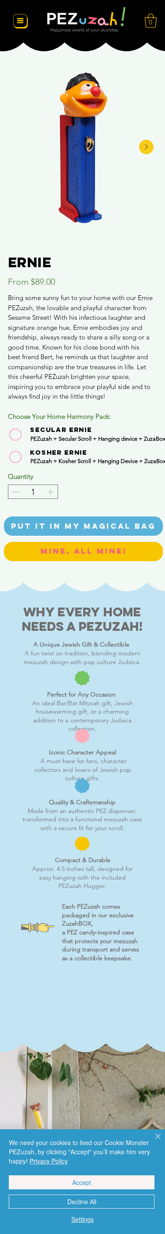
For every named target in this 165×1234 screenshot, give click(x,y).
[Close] (152, 1141)
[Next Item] (146, 147)
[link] (151, 21)
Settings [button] (82, 1219)
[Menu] (21, 21)
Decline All (81, 1201)
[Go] (15, 491)
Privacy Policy (48, 1160)
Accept (81, 1182)
